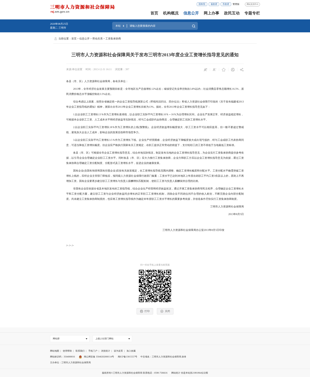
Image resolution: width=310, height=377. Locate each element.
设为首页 (118, 351)
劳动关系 (97, 38)
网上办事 (211, 13)
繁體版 (236, 4)
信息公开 (191, 13)
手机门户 (92, 351)
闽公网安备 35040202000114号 (98, 356)
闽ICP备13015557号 (127, 356)
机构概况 (171, 13)
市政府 (225, 4)
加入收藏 (131, 351)
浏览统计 (105, 351)
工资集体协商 (113, 38)
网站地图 (54, 351)
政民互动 (232, 13)
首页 (154, 13)
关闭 (167, 311)
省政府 (214, 4)
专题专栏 (252, 13)
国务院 (202, 4)
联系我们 (80, 351)
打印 (147, 311)
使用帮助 (67, 351)
